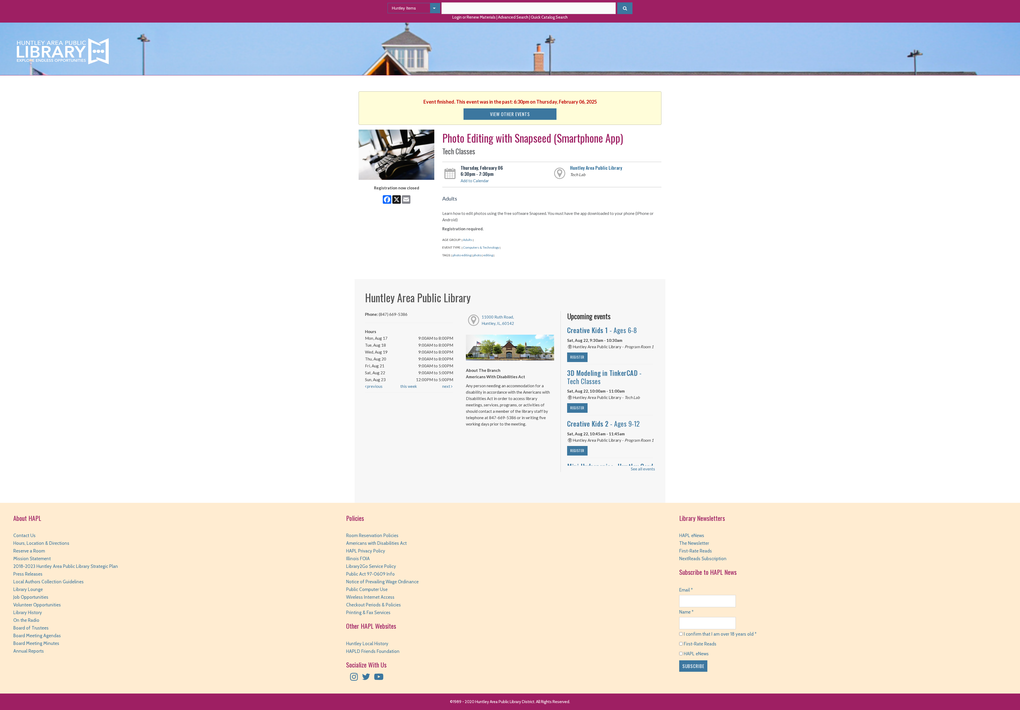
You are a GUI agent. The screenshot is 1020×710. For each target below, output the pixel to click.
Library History (27, 612)
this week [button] (408, 386)
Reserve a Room (29, 551)
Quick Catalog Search (549, 17)
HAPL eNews (691, 535)
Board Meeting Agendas (37, 635)
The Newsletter (694, 543)
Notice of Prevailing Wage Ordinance (382, 581)
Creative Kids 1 (602, 330)
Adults (467, 240)
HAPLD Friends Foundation (373, 651)
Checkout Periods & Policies (373, 604)
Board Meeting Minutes (36, 643)
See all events (643, 468)
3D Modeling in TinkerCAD (604, 377)
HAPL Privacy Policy (365, 551)
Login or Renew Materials (474, 17)
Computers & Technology (481, 247)
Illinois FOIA (358, 558)
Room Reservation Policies (372, 535)
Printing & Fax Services (368, 612)
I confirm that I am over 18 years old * (719, 634)
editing (488, 255)
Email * (686, 590)
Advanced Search (513, 17)
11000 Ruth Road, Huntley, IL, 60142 (498, 320)
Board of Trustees (31, 628)
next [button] (446, 386)
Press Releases (27, 574)
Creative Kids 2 (603, 423)
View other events (510, 113)
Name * (686, 612)
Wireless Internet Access (370, 597)
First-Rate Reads (695, 551)
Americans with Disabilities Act (376, 543)
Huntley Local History (367, 643)
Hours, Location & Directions (41, 543)
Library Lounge (28, 589)
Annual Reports (28, 651)
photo (477, 255)
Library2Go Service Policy (371, 566)
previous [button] (374, 386)
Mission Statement (32, 558)
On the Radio (26, 620)
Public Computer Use (367, 589)
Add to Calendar (475, 180)
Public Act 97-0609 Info (370, 574)
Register (577, 357)
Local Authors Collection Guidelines (48, 581)
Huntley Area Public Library (596, 167)
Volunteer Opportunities (37, 604)
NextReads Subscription (702, 558)
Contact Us (24, 535)
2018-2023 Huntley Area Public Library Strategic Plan (65, 566)
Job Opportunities (30, 597)
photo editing (462, 255)
